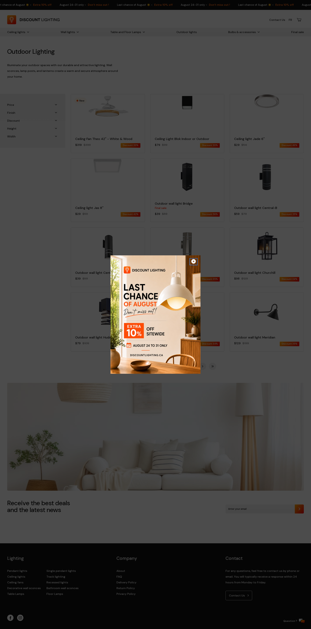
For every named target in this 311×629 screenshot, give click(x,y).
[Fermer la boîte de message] (193, 261)
